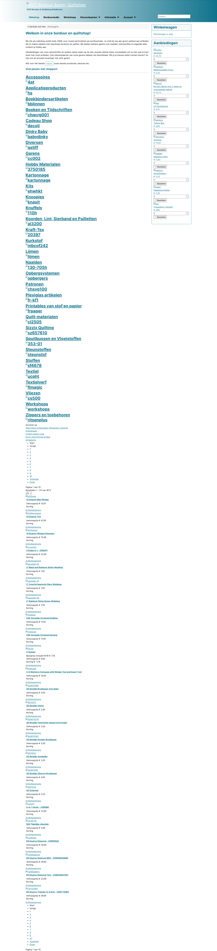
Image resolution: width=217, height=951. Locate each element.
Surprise (157, 140)
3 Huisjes (30, 652)
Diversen (34, 142)
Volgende (34, 479)
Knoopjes (35, 196)
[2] (32, 564)
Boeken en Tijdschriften (49, 109)
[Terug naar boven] (214, 948)
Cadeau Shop (39, 120)
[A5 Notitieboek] (156, 103)
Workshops (70, 17)
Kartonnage (37, 175)
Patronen (35, 284)
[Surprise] (159, 136)
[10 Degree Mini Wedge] (31, 496)
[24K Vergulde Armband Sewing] (31, 631)
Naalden (34, 262)
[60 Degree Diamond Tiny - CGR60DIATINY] (33, 871)
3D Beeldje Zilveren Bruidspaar (41, 773)
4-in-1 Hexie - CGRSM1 (37, 807)
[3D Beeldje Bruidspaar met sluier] (32, 685)
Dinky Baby (37, 131)
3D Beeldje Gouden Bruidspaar (41, 739)
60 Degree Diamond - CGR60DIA (42, 841)
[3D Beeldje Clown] (31, 702)
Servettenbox (160, 173)
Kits (29, 185)
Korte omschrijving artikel (38, 437)
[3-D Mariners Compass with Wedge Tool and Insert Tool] (31, 668)
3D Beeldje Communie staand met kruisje (46, 722)
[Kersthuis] (157, 49)
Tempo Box (159, 123)
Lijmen (32, 251)
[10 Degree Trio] (33, 513)
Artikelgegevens (33, 510)
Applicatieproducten (46, 87)
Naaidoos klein (161, 156)
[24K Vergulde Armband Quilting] (30, 614)
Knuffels (34, 207)
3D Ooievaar (32, 790)
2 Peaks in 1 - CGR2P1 (37, 550)
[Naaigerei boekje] (157, 187)
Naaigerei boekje (162, 190)
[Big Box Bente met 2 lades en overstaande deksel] (158, 83)
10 (31, 476)
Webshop (34, 17)
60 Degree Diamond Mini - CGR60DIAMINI (47, 858)
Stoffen (33, 360)
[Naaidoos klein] (158, 153)
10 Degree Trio (33, 516)
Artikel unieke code (35, 434)
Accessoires (38, 77)
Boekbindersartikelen (47, 98)
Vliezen (33, 393)
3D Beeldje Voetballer (37, 756)
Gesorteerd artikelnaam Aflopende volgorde (47, 428)
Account (128, 17)
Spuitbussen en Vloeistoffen (53, 338)
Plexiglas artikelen (44, 295)
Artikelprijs (31, 440)
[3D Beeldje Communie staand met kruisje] (32, 719)
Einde (32, 482)
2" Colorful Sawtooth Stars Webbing (44, 584)
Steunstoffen (38, 349)
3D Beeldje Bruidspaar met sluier (42, 689)
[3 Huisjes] (30, 648)
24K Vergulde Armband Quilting (42, 618)
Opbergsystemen (43, 273)
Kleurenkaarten (88, 17)
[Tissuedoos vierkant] (156, 203)
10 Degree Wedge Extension (40, 533)
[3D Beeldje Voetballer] (31, 753)
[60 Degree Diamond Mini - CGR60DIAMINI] (33, 854)
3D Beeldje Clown (35, 705)
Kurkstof (34, 240)
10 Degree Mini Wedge (37, 499)
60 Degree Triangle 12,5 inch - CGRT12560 (47, 892)
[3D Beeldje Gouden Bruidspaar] (32, 736)
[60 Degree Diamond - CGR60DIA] (31, 837)
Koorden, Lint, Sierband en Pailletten (61, 218)
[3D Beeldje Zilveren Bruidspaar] (32, 770)
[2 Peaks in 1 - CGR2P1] (31, 547)
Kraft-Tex (35, 229)
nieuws (49, 63)
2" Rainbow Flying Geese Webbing (43, 601)
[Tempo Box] (158, 120)
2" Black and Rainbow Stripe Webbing (44, 567)
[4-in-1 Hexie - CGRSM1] (30, 804)
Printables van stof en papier (54, 305)
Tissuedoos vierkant (163, 207)
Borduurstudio (51, 17)
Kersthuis (158, 53)
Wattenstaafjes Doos (163, 70)
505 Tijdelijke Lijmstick (37, 824)
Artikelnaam (31, 431)
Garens (33, 153)
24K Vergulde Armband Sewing (41, 635)
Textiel (32, 371)
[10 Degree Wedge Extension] (31, 530)
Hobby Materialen (43, 164)
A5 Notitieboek (161, 106)
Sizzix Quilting (40, 327)
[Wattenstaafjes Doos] (158, 66)
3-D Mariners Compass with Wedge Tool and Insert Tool (54, 672)
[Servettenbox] (158, 170)
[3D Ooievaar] (31, 787)
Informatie (110, 17)
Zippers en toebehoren (48, 414)
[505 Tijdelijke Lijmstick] (31, 820)
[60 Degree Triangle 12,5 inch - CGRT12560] (32, 888)
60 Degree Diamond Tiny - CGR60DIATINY (47, 875)
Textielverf (36, 382)
